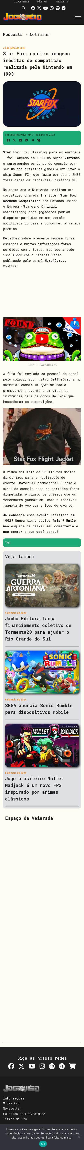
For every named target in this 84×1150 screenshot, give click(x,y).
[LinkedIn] (20, 140)
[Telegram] (33, 140)
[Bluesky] (39, 140)
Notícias (40, 34)
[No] (79, 1137)
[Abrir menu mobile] (78, 16)
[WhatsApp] (26, 140)
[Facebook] (8, 140)
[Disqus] (42, 877)
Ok (43, 1143)
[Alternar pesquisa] (25, 9)
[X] (14, 140)
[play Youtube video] (42, 339)
